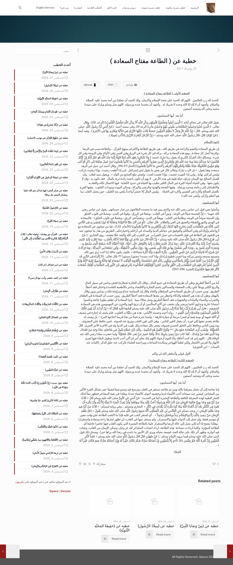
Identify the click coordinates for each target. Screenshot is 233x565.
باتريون (19, 481)
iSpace (54, 491)
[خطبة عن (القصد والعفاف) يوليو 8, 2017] (3, 551)
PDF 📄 (113, 85)
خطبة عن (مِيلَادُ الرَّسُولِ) (156, 526)
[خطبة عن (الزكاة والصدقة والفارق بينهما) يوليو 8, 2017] (230, 551)
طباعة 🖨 (131, 85)
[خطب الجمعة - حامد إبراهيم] (210, 7)
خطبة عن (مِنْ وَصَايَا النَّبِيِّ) (199, 526)
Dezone (66, 491)
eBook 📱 (90, 85)
